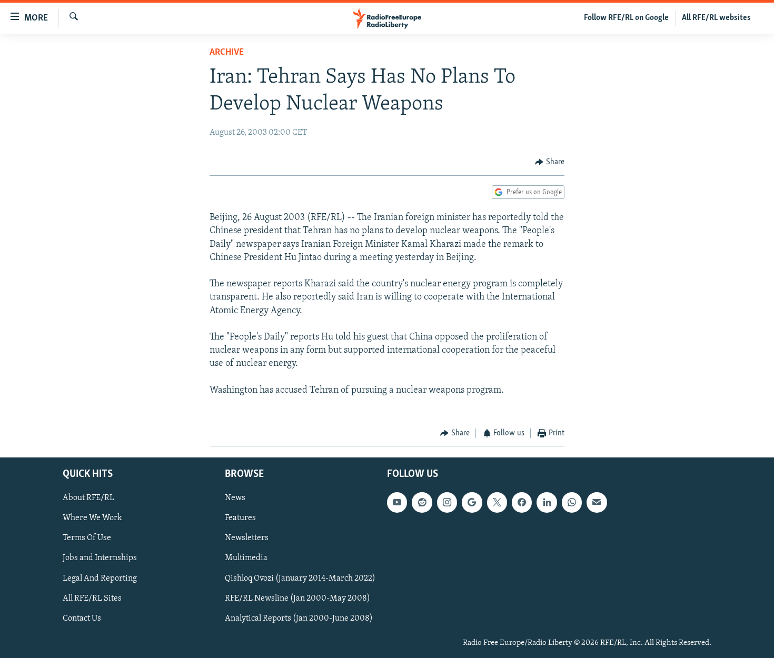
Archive (227, 52)
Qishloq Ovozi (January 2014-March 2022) (300, 578)
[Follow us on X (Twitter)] (497, 502)
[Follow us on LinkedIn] (547, 502)
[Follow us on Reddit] (422, 502)
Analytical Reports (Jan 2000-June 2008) (299, 618)
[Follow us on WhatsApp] (572, 502)
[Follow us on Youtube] (397, 502)
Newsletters (247, 538)
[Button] (549, 162)
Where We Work (92, 518)
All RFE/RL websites (716, 18)
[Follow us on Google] (472, 502)
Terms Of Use (87, 538)
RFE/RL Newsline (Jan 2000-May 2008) (297, 598)
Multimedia (246, 558)
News (235, 498)
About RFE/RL (88, 498)
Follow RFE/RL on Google (626, 18)
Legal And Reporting (100, 578)
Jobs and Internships (100, 558)
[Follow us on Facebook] (522, 502)
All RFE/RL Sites (92, 598)
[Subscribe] (597, 502)
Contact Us (82, 618)
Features (240, 518)
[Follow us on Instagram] (447, 502)
